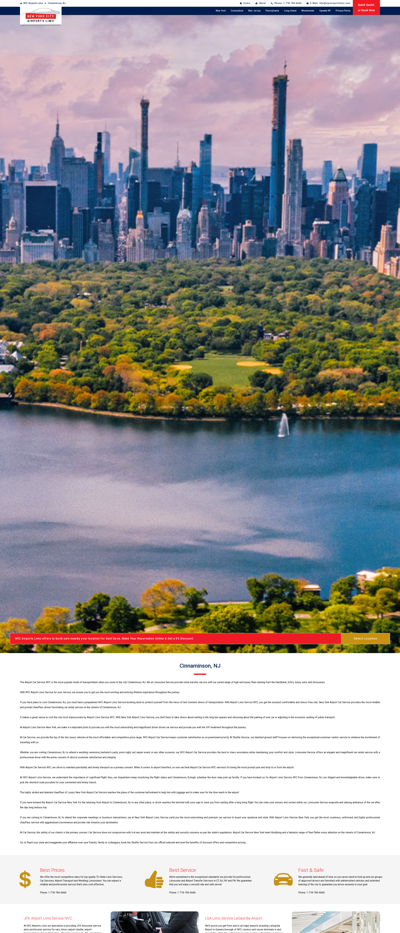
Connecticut (237, 10)
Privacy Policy (343, 10)
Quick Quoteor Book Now (366, 7)
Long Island (290, 10)
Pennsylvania (272, 10)
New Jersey (254, 10)
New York (221, 10)
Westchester (307, 10)
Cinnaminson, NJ (57, 3)
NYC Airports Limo (33, 3)
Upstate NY (325, 10)
